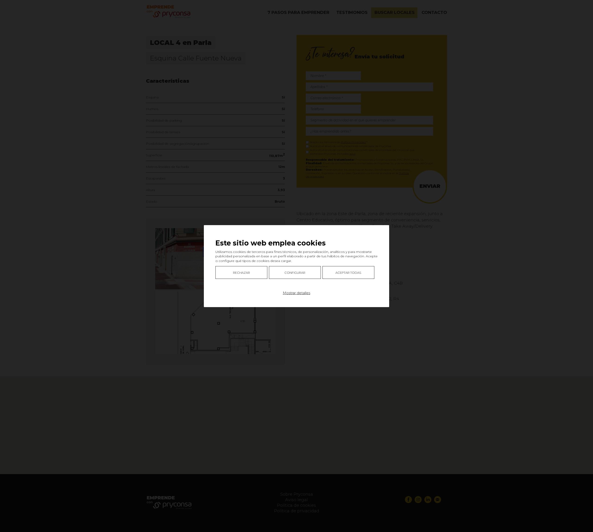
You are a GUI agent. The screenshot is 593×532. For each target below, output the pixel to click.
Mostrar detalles (296, 292)
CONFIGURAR (294, 272)
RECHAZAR (241, 272)
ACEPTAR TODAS (348, 272)
